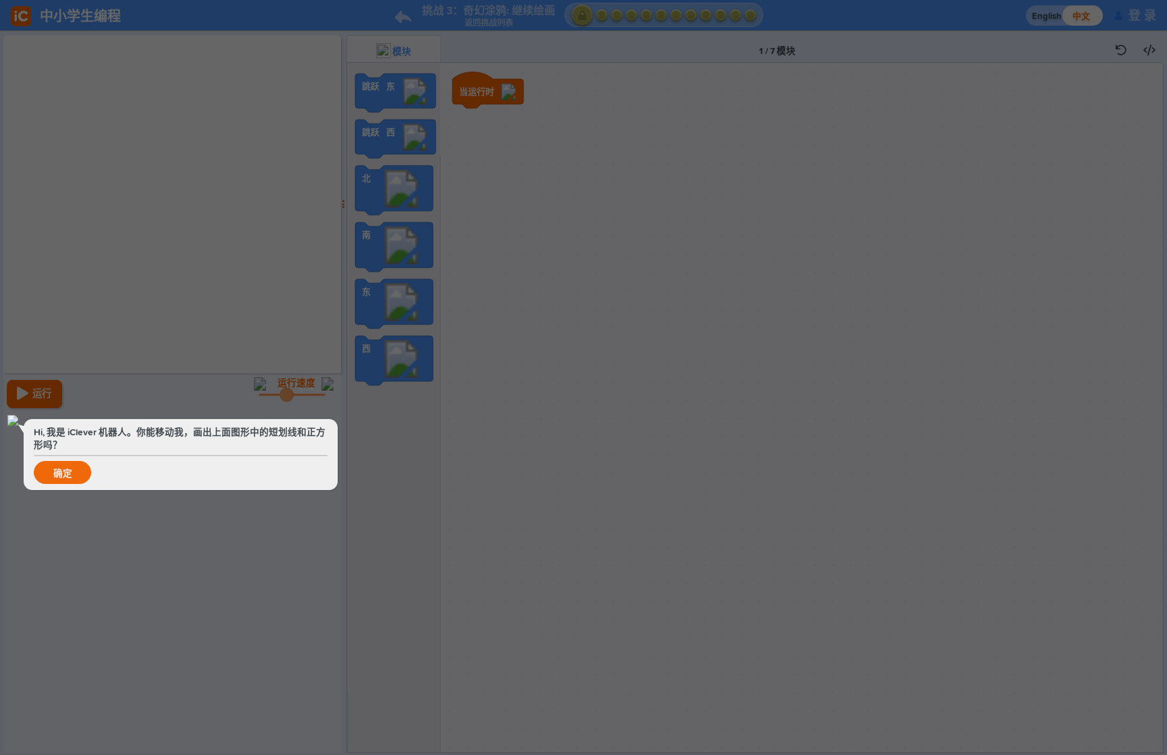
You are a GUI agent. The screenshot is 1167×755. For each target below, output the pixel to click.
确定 (62, 474)
